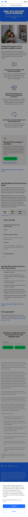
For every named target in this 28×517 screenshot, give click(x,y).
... (7, 5)
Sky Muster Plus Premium (16, 5)
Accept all (14, 506)
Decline (14, 511)
